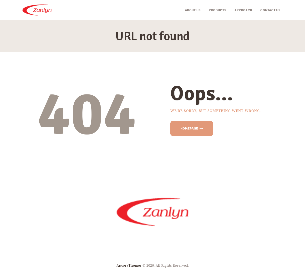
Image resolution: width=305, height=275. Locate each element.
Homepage (189, 128)
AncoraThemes (129, 265)
